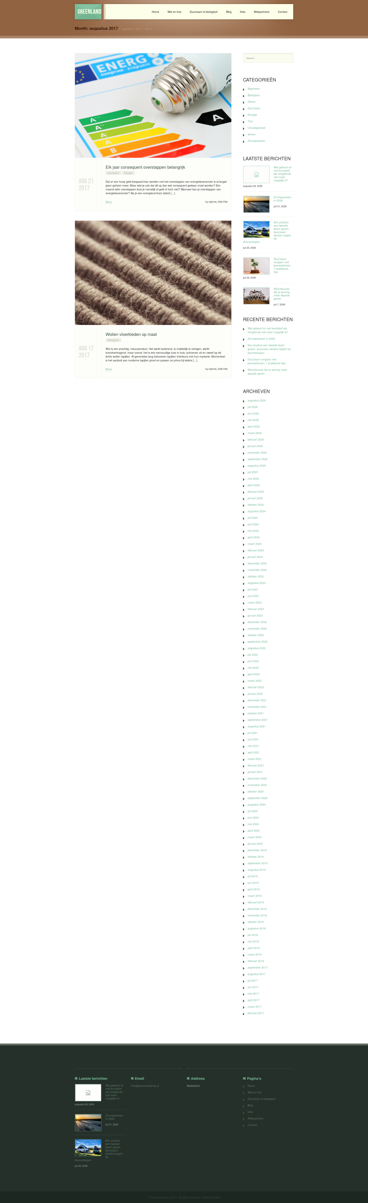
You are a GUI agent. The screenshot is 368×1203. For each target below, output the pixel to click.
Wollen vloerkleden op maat (131, 334)
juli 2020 (253, 811)
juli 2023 (253, 589)
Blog (229, 12)
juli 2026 (253, 407)
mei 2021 (253, 746)
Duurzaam (113, 172)
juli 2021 (253, 733)
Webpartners (261, 12)
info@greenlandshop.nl (145, 1086)
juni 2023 (253, 596)
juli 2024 (253, 518)
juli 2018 (253, 935)
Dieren (252, 102)
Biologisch (113, 340)
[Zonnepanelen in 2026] (256, 204)
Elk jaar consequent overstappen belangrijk (145, 167)
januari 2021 (255, 772)
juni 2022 (253, 661)
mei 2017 (253, 993)
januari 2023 (255, 615)
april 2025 (254, 485)
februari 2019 (256, 902)
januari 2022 (255, 694)
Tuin (250, 121)
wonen (252, 134)
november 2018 (257, 915)
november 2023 (257, 570)
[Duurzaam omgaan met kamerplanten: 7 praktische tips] (256, 266)
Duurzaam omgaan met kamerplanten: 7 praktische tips (282, 265)
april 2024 (254, 537)
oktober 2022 (256, 635)
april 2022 (254, 674)
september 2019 (258, 863)
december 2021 (257, 700)
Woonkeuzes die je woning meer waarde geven (282, 293)
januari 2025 (255, 498)
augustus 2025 (257, 465)
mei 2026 (253, 420)
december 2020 (257, 778)
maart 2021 (255, 759)
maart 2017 (255, 1006)
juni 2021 (253, 739)
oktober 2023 (256, 576)
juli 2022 (253, 654)
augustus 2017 (257, 974)
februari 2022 (256, 687)
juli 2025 (253, 472)
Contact (282, 12)
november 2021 (257, 707)
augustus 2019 (257, 870)
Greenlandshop (90, 11)
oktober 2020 (256, 791)
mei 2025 (253, 478)
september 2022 (258, 641)
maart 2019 (255, 896)
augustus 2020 (257, 804)
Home (155, 12)
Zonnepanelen (256, 141)
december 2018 (257, 909)
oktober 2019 (256, 856)
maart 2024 (255, 544)
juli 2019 (253, 876)
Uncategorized (256, 128)
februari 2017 (256, 1013)
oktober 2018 (256, 922)
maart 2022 (255, 680)
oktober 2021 (256, 713)
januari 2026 (255, 446)
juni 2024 (253, 524)
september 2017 (258, 967)
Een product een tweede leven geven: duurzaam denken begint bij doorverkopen (269, 349)
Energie (128, 172)
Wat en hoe (174, 12)
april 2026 (254, 426)
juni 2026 (253, 413)
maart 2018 (255, 954)
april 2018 (254, 948)
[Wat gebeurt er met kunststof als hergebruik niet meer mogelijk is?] (256, 174)
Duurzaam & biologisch (204, 12)
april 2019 (254, 889)
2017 (139, 29)
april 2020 (254, 830)
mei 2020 (253, 824)
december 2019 (257, 850)
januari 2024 (255, 557)
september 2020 (258, 798)
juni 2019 (253, 883)
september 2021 (258, 720)
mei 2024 (253, 531)
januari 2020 (255, 843)
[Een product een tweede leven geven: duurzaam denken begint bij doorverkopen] (256, 229)
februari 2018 (256, 961)
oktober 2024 (256, 505)
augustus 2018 (257, 928)
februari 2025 (256, 491)
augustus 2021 (257, 726)
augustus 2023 (257, 583)
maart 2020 (255, 837)
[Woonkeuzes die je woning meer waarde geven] (256, 296)
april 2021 (254, 752)
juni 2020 (253, 817)
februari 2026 (256, 439)
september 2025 (258, 459)
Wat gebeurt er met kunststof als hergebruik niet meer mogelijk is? (283, 173)
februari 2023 (256, 609)
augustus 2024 (257, 511)
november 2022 (257, 628)
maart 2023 (255, 602)
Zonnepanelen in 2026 (282, 198)
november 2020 (257, 785)
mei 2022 (253, 667)
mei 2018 (253, 941)
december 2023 (257, 563)
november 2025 (257, 452)
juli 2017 (253, 980)
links (242, 12)
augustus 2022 (257, 648)
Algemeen (254, 88)
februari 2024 (256, 550)
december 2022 (257, 622)
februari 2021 (256, 765)
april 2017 (254, 1000)
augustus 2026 (257, 400)
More (109, 202)
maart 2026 (255, 433)
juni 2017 (253, 987)
